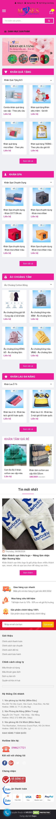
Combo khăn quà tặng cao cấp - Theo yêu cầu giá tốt (14, 110)
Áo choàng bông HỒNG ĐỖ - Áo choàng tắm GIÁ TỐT (14, 352)
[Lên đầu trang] (52, 813)
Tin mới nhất (28, 489)
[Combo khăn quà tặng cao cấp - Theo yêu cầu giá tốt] (14, 94)
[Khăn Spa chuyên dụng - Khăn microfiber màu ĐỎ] (14, 233)
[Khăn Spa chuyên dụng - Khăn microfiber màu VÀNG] (41, 233)
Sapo (34, 816)
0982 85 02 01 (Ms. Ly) (20, 728)
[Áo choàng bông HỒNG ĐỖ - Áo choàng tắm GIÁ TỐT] (14, 336)
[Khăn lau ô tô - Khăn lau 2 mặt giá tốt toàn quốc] (41, 399)
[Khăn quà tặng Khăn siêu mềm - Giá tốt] (41, 94)
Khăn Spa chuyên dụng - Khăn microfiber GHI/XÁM (41, 213)
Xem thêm (28, 573)
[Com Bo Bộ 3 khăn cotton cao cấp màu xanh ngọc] (15, 455)
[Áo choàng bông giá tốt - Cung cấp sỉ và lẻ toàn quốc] (14, 299)
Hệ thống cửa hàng (46, 3)
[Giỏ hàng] (52, 12)
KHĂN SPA (15, 174)
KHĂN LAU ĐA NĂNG (22, 376)
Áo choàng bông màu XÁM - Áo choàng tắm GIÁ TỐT (41, 315)
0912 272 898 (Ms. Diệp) (21, 717)
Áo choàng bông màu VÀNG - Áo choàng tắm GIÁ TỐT (41, 352)
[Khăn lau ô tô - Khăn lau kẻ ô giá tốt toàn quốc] (14, 399)
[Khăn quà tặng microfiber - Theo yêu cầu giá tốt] (14, 131)
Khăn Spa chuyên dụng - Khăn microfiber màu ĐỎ (14, 249)
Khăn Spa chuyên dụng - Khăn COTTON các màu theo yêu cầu (14, 213)
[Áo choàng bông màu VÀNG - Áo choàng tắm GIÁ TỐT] (41, 336)
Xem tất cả (28, 161)
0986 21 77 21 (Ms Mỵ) (20, 707)
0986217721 (18, 747)
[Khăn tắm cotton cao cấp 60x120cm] (40, 455)
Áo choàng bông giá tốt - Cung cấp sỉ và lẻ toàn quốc (14, 315)
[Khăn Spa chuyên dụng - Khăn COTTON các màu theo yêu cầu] (14, 196)
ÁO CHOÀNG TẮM (20, 276)
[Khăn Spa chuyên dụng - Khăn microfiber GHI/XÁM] (41, 196)
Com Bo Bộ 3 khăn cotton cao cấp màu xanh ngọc (13, 473)
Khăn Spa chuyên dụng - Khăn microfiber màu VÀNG (41, 249)
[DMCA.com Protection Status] (41, 812)
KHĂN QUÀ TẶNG (20, 71)
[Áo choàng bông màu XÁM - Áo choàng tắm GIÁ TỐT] (41, 299)
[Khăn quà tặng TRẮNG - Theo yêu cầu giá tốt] (41, 131)
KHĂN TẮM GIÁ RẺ (16, 439)
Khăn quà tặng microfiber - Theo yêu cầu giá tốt (14, 147)
